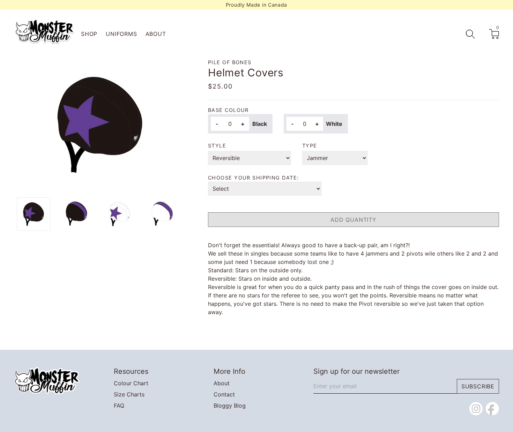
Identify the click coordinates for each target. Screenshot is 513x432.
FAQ (119, 405)
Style (217, 146)
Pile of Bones (230, 62)
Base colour (228, 110)
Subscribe (478, 386)
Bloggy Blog (230, 405)
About (156, 33)
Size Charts (129, 394)
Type (309, 146)
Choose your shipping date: (253, 178)
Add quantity (353, 219)
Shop (89, 33)
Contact (224, 394)
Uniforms (121, 33)
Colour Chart (131, 383)
